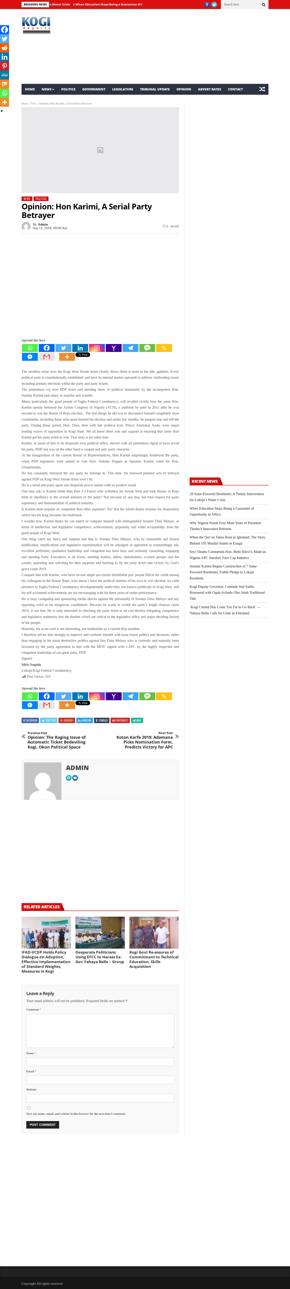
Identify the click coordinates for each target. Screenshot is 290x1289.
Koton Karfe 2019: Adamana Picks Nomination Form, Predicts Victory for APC (144, 740)
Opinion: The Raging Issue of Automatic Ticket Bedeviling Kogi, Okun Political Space (57, 740)
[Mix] (4, 84)
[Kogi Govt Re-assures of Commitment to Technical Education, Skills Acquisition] (154, 933)
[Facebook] (47, 348)
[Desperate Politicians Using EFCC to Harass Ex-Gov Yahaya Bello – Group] (100, 933)
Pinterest (122, 720)
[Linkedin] (80, 348)
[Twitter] (63, 348)
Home (30, 89)
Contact (235, 89)
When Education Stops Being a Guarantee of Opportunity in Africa (105, 4)
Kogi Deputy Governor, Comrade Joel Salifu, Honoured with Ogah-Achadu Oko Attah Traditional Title (227, 593)
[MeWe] (4, 75)
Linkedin (86, 720)
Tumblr (103, 720)
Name (31, 1053)
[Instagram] (97, 348)
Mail (138, 720)
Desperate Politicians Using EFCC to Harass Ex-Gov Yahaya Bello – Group (99, 957)
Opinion (183, 89)
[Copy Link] (164, 348)
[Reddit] (4, 47)
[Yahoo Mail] (114, 348)
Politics (68, 89)
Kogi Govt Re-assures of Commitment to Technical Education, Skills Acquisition (154, 959)
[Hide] (2, 111)
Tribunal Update (155, 89)
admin (43, 224)
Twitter (50, 720)
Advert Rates (209, 89)
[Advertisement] (187, 46)
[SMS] (147, 348)
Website (31, 1089)
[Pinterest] (4, 65)
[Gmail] (47, 357)
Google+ (68, 720)
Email (31, 1071)
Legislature (122, 89)
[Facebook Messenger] (30, 357)
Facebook (31, 720)
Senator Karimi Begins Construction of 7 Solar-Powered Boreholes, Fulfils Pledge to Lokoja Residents (224, 572)
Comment (33, 1009)
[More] (67, 357)
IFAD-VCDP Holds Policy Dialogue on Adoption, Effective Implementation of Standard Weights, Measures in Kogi (46, 962)
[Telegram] (130, 348)
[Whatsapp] (30, 348)
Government (93, 89)
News (46, 89)
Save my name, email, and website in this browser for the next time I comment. (76, 1113)
